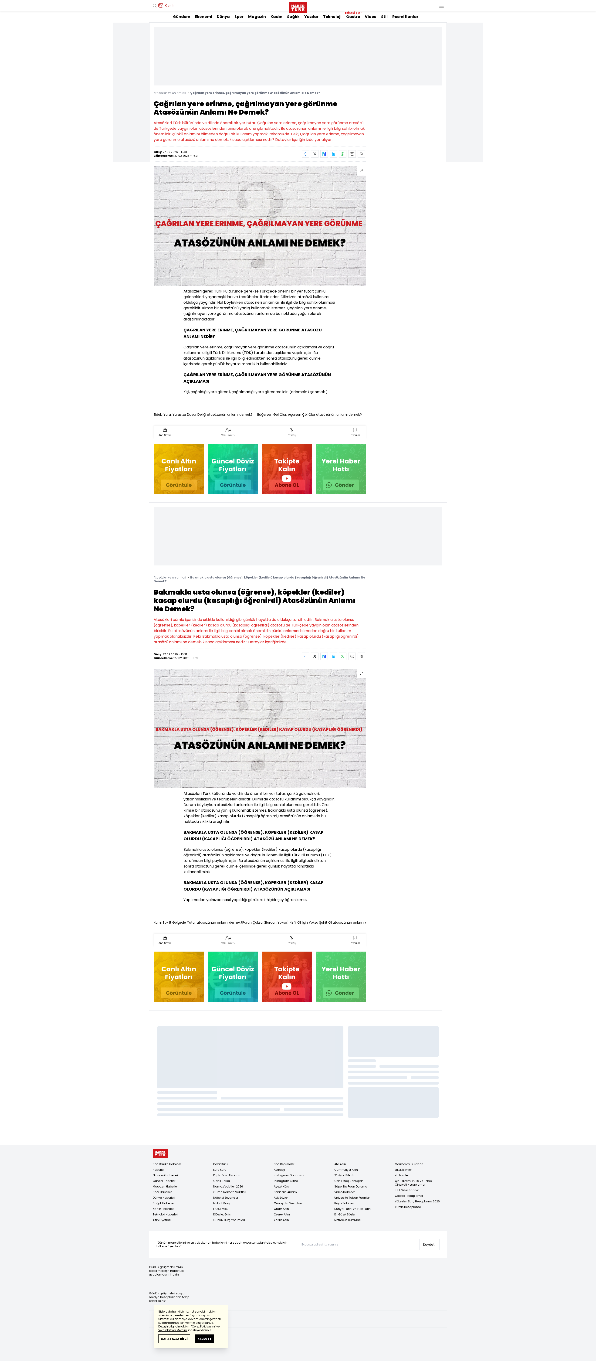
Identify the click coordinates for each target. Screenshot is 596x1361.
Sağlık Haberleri (164, 1203)
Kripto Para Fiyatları (226, 1175)
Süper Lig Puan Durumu (350, 1186)
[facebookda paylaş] (305, 154)
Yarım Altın (281, 1220)
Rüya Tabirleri (344, 1203)
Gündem (181, 16)
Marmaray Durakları (409, 1164)
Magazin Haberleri (165, 1186)
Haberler (158, 1170)
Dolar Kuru (220, 1164)
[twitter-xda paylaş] (314, 154)
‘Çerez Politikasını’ (203, 1326)
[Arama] (154, 5)
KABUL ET (204, 1339)
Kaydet (429, 1244)
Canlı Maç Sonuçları (348, 1181)
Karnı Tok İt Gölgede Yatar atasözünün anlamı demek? (198, 922)
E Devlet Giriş (222, 1214)
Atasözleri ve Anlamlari (170, 93)
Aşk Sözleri (281, 1198)
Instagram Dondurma (289, 1175)
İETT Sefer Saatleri (407, 1190)
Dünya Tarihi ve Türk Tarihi (352, 1209)
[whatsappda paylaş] (342, 154)
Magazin (257, 16)
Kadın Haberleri (163, 1209)
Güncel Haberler (164, 1181)
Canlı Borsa (221, 1181)
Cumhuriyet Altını (346, 1170)
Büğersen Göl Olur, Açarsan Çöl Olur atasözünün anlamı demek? (309, 414)
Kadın (276, 16)
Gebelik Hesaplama (409, 1196)
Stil (384, 16)
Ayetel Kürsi (282, 1186)
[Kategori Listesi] (441, 5)
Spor (239, 16)
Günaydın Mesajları (288, 1203)
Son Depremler (284, 1164)
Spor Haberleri (162, 1192)
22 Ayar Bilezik (344, 1175)
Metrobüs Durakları (347, 1220)
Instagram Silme (286, 1181)
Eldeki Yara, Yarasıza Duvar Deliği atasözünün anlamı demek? (203, 414)
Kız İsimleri (402, 1175)
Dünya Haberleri (164, 1198)
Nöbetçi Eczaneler (225, 1198)
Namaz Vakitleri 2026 (228, 1186)
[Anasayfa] (160, 1153)
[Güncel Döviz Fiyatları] (233, 469)
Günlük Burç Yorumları (229, 1220)
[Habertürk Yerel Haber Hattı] (341, 469)
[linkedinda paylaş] (333, 154)
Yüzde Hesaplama (408, 1207)
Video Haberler (344, 1192)
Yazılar (311, 16)
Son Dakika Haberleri (167, 1164)
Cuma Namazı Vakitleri (229, 1192)
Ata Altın (340, 1164)
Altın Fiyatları (162, 1220)
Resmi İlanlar (405, 16)
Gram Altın (281, 1209)
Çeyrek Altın (282, 1214)
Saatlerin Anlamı (286, 1192)
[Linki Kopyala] (361, 154)
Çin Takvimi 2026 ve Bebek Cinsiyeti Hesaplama (413, 1183)
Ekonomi (203, 16)
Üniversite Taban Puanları (352, 1198)
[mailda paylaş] (352, 154)
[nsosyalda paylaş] (324, 154)
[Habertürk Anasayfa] (298, 6)
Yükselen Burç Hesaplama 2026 (417, 1201)
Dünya (223, 16)
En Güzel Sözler (344, 1214)
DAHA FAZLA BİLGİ (174, 1339)
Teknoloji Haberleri (165, 1214)
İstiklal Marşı (221, 1203)
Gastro (353, 16)
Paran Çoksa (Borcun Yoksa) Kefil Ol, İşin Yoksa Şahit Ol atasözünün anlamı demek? (310, 922)
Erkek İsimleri (403, 1170)
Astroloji (279, 1170)
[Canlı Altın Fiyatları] (179, 469)
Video (370, 16)
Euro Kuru (219, 1170)
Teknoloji (332, 16)
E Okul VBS (220, 1209)
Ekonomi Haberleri (165, 1175)
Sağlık (293, 16)
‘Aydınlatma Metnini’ (172, 1330)
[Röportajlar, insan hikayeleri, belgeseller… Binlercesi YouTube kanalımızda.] (287, 469)
